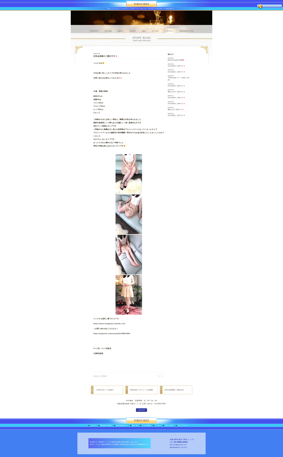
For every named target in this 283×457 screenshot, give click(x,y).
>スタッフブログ (100, 376)
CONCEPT (94, 31)
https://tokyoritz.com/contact (106, 333)
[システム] (107, 393)
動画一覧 (135, 425)
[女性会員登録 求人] (176, 393)
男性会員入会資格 (106, 425)
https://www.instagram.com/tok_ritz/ (109, 324)
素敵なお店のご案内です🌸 (176, 90)
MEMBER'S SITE (186, 31)
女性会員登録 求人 (122, 425)
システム (93, 425)
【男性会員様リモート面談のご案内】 (178, 78)
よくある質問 (146, 425)
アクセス (157, 425)
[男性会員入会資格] (141, 393)
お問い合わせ (169, 425)
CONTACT (169, 31)
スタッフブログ (182, 425)
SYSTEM (108, 31)
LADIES (132, 31)
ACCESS (155, 31)
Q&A (144, 31)
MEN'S (120, 31)
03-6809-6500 (124, 333)
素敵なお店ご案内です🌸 (176, 108)
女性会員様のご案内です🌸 (176, 65)
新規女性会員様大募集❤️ (176, 59)
